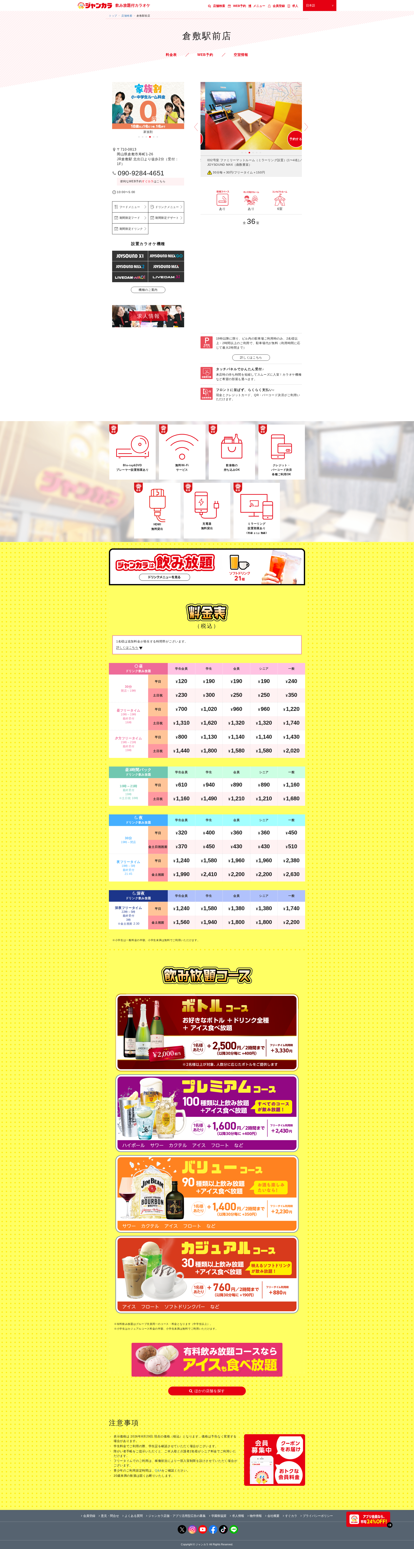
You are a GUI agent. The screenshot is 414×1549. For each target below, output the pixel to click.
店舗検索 (219, 6)
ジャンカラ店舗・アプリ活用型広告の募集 (177, 1516)
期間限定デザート (167, 217)
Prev (196, 130)
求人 (295, 6)
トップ (113, 15)
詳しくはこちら (251, 357)
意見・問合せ (110, 1516)
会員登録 (279, 6)
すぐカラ (148, 181)
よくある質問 (134, 1516)
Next (306, 130)
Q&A (158, 1470)
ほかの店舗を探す (209, 1391)
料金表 (171, 55)
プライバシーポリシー (318, 1516)
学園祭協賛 (218, 1516)
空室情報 (241, 55)
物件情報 (256, 1516)
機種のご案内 (148, 289)
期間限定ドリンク (131, 228)
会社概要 (273, 1516)
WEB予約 (239, 6)
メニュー (259, 6)
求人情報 (238, 1516)
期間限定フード (129, 217)
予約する (291, 139)
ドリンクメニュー (167, 207)
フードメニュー (129, 207)
